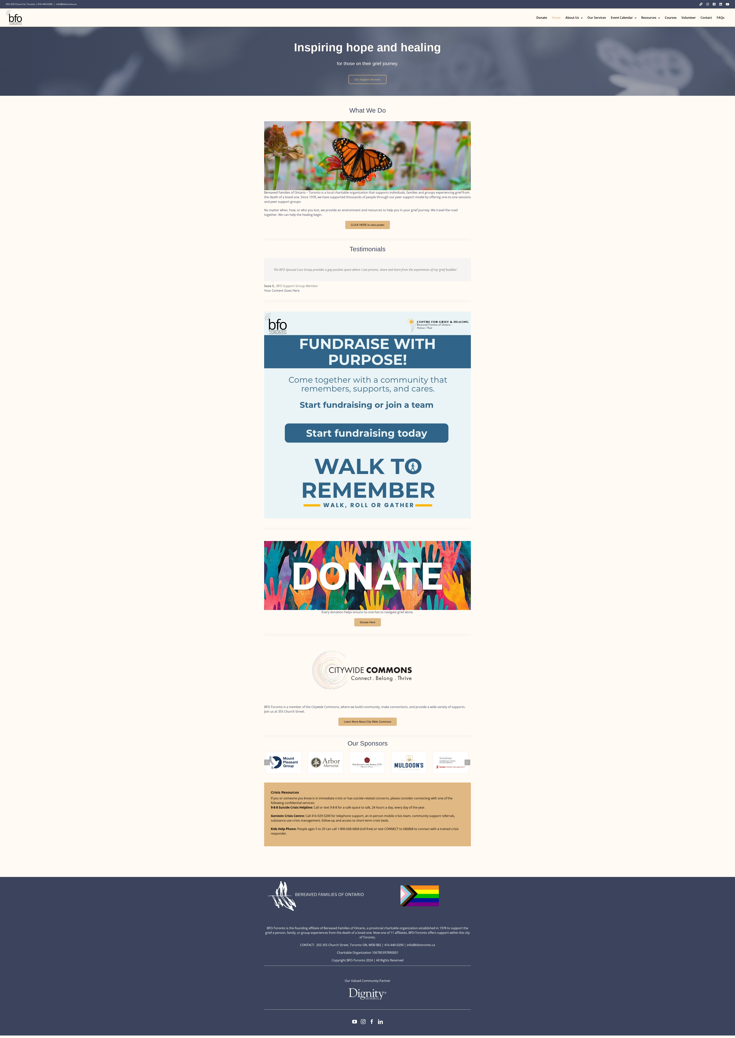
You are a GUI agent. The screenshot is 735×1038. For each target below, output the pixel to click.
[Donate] (367, 542)
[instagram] (363, 1021)
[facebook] (371, 1021)
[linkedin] (380, 1021)
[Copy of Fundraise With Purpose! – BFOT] (367, 313)
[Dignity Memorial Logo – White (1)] (367, 989)
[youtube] (354, 1021)
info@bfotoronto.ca (66, 4)
